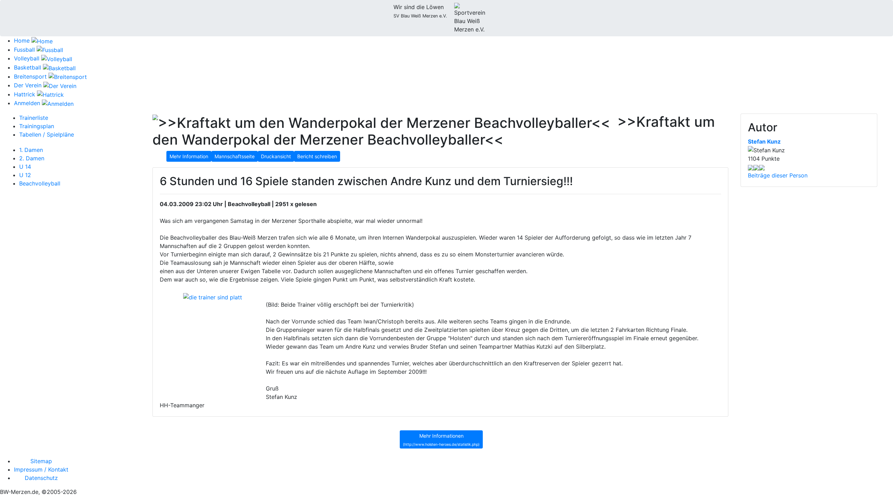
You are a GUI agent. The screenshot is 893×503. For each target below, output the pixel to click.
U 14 (25, 166)
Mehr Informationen (441, 440)
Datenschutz (41, 477)
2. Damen (31, 158)
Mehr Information (189, 156)
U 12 (25, 175)
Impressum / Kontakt (41, 469)
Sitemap (41, 461)
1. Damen (31, 149)
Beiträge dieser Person (778, 175)
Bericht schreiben (317, 156)
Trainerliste (33, 117)
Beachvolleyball (39, 183)
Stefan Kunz (764, 141)
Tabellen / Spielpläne (46, 134)
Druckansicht (276, 156)
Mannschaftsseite (235, 156)
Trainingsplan (36, 126)
